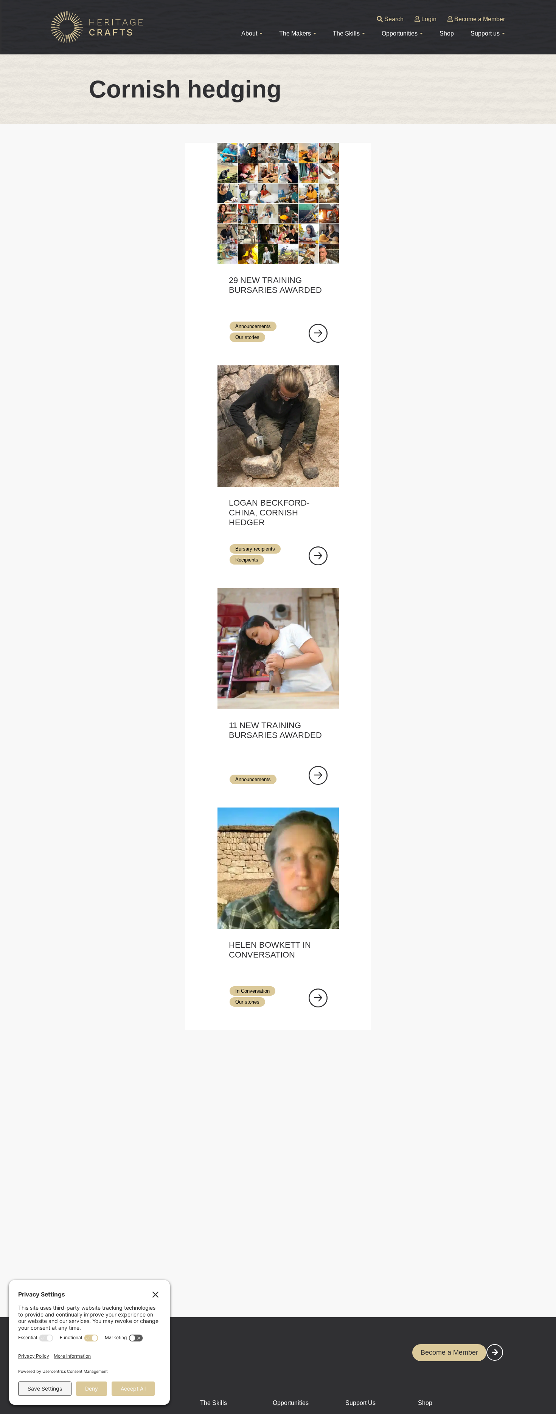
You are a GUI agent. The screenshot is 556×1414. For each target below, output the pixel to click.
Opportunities (291, 1403)
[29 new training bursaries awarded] (318, 333)
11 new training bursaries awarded (275, 730)
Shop (447, 33)
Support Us (360, 1403)
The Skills (213, 1403)
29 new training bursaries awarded (275, 285)
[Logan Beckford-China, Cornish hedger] (318, 555)
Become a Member (479, 19)
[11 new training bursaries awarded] (318, 775)
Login (428, 19)
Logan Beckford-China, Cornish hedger (269, 512)
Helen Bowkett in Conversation (270, 949)
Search (393, 19)
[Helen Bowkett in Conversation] (318, 998)
